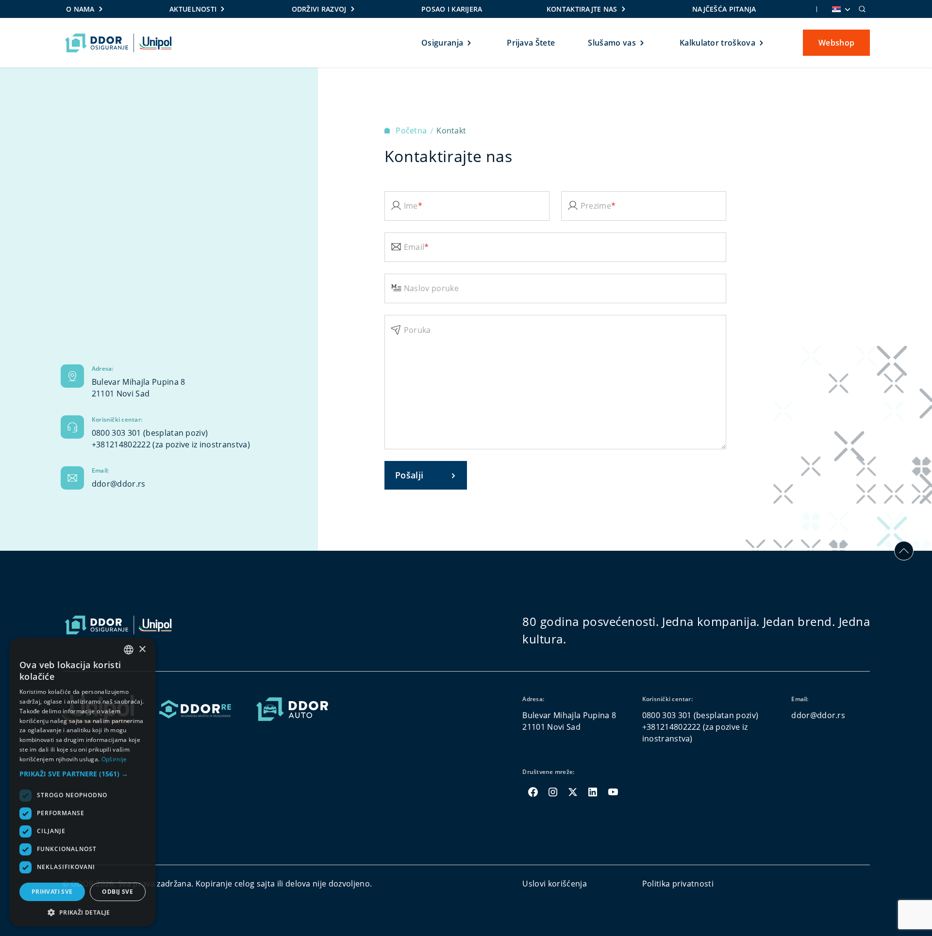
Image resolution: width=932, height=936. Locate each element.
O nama (80, 9)
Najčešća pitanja (724, 9)
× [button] (142, 649)
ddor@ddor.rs (119, 483)
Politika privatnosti (678, 883)
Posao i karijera (451, 9)
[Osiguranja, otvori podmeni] (469, 43)
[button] (82, 773)
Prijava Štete (531, 42)
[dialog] (82, 782)
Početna (412, 130)
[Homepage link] (118, 43)
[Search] (862, 9)
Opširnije (114, 759)
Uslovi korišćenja (554, 883)
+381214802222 (121, 444)
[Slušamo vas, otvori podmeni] (642, 43)
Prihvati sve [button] (52, 891)
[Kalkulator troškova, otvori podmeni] (761, 43)
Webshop (836, 42)
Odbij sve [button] (117, 891)
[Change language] (840, 9)
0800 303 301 (116, 432)
